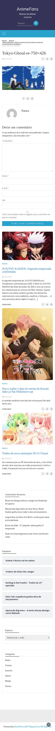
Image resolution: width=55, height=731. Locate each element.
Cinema (8, 665)
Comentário (7, 140)
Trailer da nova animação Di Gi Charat (25, 453)
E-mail (5, 188)
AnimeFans (27, 9)
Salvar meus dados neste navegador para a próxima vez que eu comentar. (26, 216)
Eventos (8, 670)
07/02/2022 (8, 458)
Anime (4, 448)
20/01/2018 (8, 59)
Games (8, 675)
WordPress (19, 726)
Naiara (25, 110)
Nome (5, 176)
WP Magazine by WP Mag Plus (39, 726)
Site (3, 200)
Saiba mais (6, 474)
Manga (8, 681)
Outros (8, 686)
